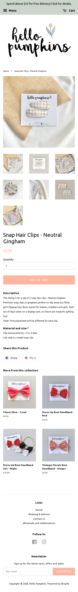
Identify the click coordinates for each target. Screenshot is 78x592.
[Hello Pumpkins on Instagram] (44, 543)
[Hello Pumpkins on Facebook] (34, 543)
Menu (12, 10)
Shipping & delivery (39, 514)
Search (39, 510)
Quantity (8, 259)
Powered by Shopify (58, 583)
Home (6, 71)
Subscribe (63, 571)
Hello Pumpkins (37, 583)
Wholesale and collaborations (39, 523)
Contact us (39, 519)
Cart (71, 10)
